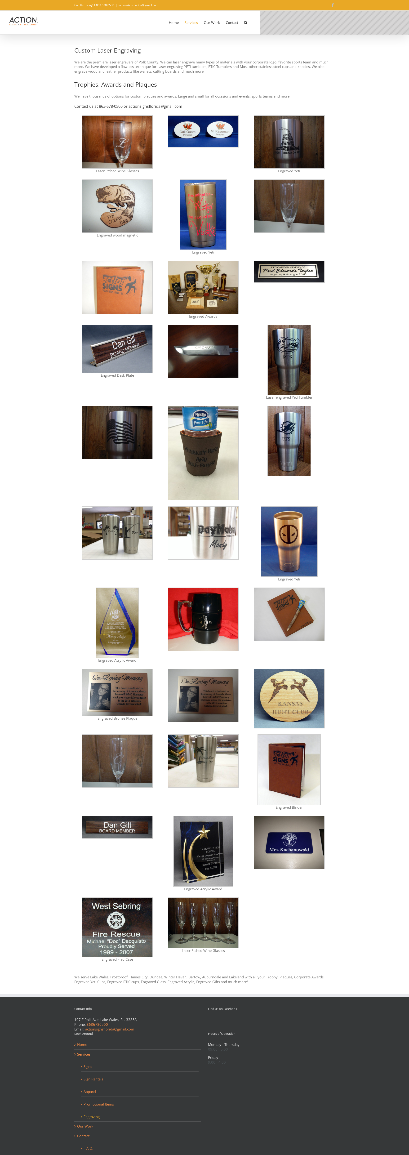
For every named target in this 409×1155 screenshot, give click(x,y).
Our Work (85, 1126)
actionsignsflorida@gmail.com (138, 5)
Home (82, 1044)
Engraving (92, 1116)
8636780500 (97, 1024)
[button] (245, 22)
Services (83, 1054)
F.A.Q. (88, 1148)
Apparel (90, 1091)
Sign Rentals (93, 1079)
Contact (83, 1136)
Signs (88, 1066)
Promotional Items (99, 1104)
